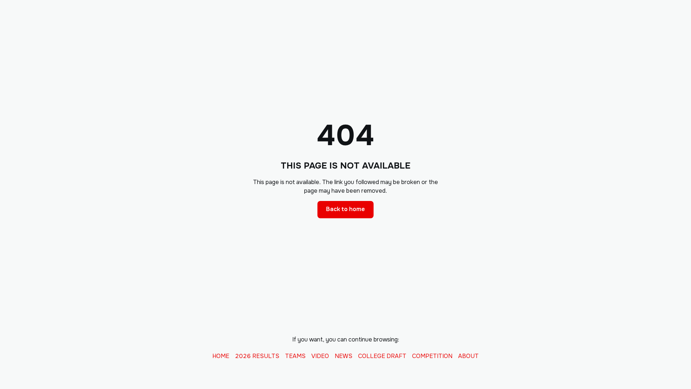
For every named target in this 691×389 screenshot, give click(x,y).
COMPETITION (432, 356)
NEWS (343, 356)
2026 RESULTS (257, 356)
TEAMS (295, 356)
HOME (220, 356)
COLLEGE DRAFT (382, 356)
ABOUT (468, 356)
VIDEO (320, 356)
